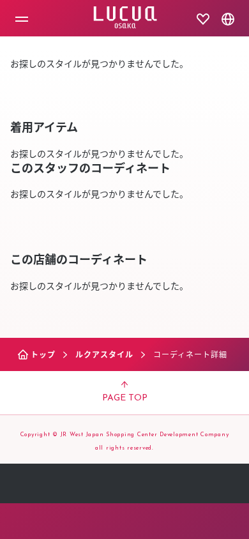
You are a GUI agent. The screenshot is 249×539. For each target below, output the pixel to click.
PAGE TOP (124, 398)
